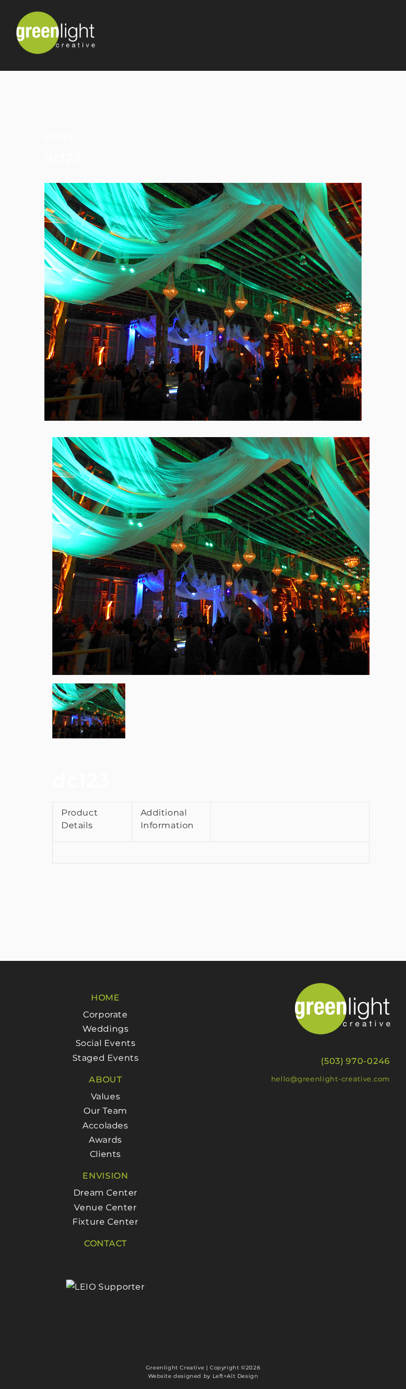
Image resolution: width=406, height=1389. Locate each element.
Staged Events (105, 1058)
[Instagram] (299, 1107)
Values (106, 1096)
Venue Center (105, 1207)
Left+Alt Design (236, 1376)
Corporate (105, 1015)
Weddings (105, 1029)
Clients (105, 1154)
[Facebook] (287, 1107)
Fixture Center (105, 1222)
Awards (105, 1140)
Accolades (105, 1126)
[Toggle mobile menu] (385, 25)
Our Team (105, 1111)
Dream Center (105, 1193)
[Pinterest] (311, 1107)
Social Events (106, 1043)
